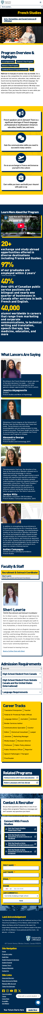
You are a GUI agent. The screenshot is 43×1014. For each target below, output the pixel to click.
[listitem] (20, 577)
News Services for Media (9, 981)
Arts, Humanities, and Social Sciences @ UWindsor (20, 20)
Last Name (8, 872)
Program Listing (7, 954)
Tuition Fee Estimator (8, 986)
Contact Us (5, 971)
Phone (6, 886)
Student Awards (7, 962)
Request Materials (7, 968)
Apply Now (5, 957)
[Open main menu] (40, 2)
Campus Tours (6, 965)
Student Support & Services (10, 960)
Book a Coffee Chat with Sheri (14, 651)
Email (6, 879)
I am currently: (10, 893)
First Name (8, 865)
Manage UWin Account (9, 984)
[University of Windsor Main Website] (33, 938)
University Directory (8, 978)
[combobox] (8, 889)
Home (4, 951)
